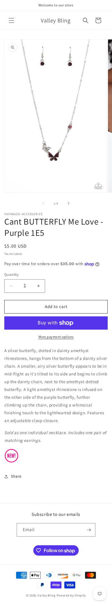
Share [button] (16, 476)
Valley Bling (46, 595)
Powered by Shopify (71, 595)
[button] (11, 20)
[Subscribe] (88, 530)
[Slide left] (43, 203)
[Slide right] (68, 203)
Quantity (11, 274)
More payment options (56, 337)
